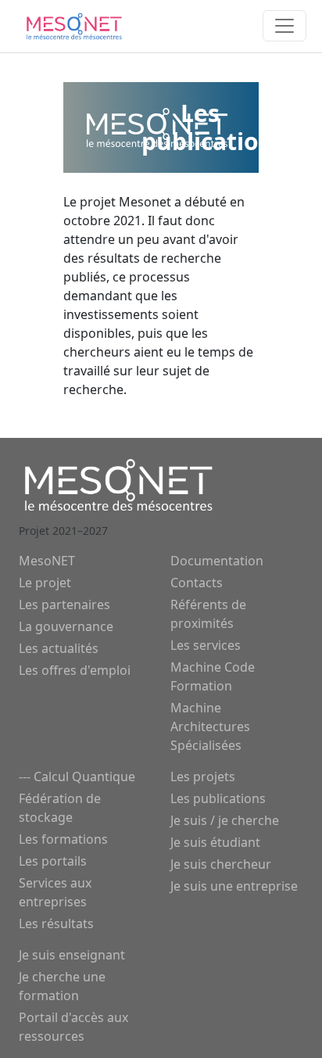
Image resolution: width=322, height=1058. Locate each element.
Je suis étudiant (215, 842)
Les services (205, 645)
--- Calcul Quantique (77, 776)
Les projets (202, 776)
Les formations (63, 839)
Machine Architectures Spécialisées (210, 726)
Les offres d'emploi (75, 670)
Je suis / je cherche (224, 820)
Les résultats (56, 923)
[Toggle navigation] (284, 25)
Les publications (218, 798)
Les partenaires (64, 604)
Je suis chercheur (220, 864)
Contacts (196, 582)
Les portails (53, 861)
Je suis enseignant (72, 954)
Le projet (45, 582)
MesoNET (47, 560)
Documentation (216, 560)
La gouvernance (66, 626)
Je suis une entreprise (234, 886)
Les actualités (58, 648)
